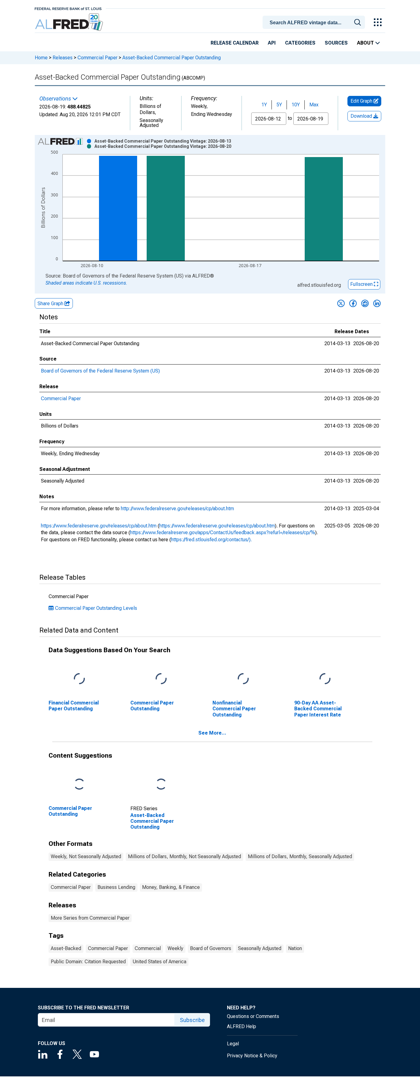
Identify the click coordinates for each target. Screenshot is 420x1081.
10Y (295, 105)
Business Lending (116, 887)
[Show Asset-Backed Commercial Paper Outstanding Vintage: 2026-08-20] (162, 146)
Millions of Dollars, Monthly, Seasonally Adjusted (300, 856)
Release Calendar (235, 43)
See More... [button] (212, 733)
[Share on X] (341, 303)
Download (362, 116)
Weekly (175, 948)
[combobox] (315, 22)
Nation (295, 948)
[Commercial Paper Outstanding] (161, 679)
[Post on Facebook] (353, 303)
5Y (279, 105)
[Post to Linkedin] (377, 303)
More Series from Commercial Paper (90, 918)
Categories (300, 43)
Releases (63, 58)
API (272, 43)
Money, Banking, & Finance (171, 887)
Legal (233, 1044)
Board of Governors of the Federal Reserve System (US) (100, 371)
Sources (336, 43)
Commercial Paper (97, 58)
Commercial (148, 948)
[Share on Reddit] (365, 303)
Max (314, 105)
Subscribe (192, 1020)
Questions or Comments (253, 1016)
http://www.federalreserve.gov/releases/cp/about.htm (177, 508)
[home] (70, 22)
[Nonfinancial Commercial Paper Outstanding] (243, 679)
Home (41, 58)
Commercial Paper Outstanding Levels (96, 608)
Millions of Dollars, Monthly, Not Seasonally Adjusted (184, 856)
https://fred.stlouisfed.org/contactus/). (211, 539)
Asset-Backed (66, 948)
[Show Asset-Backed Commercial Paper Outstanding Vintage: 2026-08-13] (162, 141)
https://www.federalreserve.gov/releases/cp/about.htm (99, 526)
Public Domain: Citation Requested (88, 962)
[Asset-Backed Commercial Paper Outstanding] (161, 784)
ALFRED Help (241, 1026)
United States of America (159, 962)
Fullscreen (362, 284)
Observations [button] (55, 98)
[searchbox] (315, 22)
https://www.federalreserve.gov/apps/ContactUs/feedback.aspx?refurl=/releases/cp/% (222, 532)
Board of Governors (210, 948)
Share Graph (51, 303)
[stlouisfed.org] (68, 8)
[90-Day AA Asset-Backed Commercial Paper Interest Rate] (325, 679)
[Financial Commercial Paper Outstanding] (79, 679)
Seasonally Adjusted (259, 948)
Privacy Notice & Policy (252, 1056)
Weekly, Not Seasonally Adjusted (86, 856)
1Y (264, 105)
